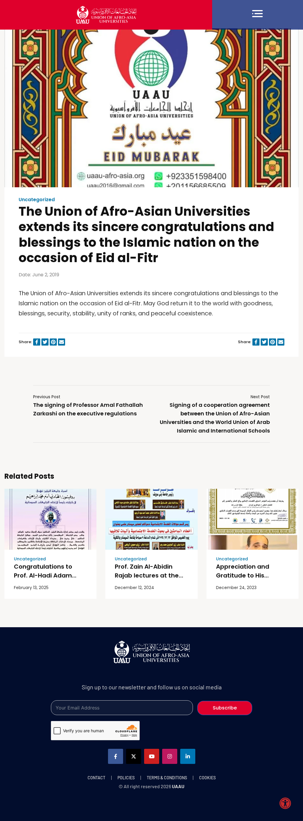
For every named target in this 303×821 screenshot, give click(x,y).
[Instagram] (169, 756)
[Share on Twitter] (45, 342)
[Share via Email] (61, 342)
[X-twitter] (133, 756)
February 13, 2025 (31, 588)
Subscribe (225, 707)
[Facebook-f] (115, 756)
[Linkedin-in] (187, 756)
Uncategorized (37, 200)
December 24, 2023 (236, 588)
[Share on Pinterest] (53, 342)
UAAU (178, 786)
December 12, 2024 (134, 588)
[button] (257, 15)
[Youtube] (151, 756)
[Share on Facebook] (36, 342)
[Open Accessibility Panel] (285, 803)
